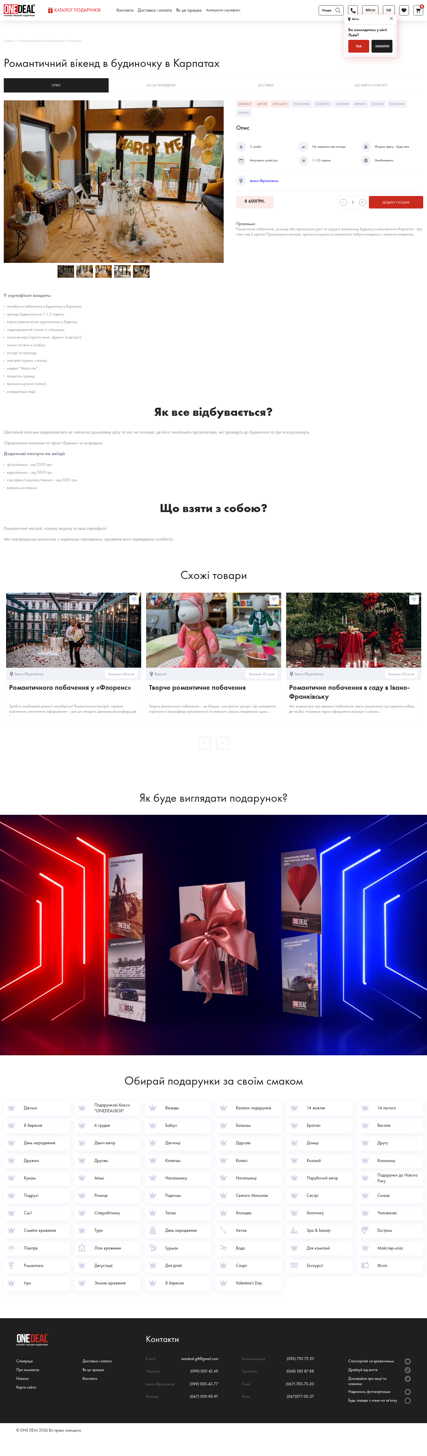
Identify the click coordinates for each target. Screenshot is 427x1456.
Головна (9, 41)
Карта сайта (26, 1387)
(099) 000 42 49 (204, 1371)
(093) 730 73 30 (300, 1358)
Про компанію (27, 1369)
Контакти (125, 10)
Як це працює (189, 10)
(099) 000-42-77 (204, 1384)
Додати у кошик (396, 202)
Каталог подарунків (77, 10)
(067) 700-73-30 (300, 1384)
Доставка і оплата (155, 10)
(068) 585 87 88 (300, 1371)
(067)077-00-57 (300, 1396)
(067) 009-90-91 (204, 1396)
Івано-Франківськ (264, 181)
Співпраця (24, 1361)
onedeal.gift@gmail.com (199, 1358)
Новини (22, 1378)
